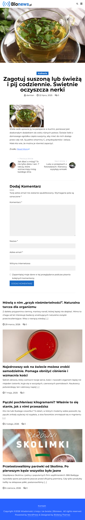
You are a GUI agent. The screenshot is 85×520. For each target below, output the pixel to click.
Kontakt (42, 506)
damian (30, 95)
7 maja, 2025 (11, 393)
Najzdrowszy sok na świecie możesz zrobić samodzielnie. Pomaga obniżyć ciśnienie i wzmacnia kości (36, 371)
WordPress (32, 515)
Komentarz (16, 202)
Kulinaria (42, 73)
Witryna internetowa (20, 263)
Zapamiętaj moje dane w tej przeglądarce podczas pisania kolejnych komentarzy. (41, 276)
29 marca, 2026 (13, 324)
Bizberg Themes (62, 515)
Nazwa (14, 241)
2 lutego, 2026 (12, 424)
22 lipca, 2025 (46, 95)
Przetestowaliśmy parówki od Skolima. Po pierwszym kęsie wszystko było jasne (36, 468)
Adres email (16, 252)
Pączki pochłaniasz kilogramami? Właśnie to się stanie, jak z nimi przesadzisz (40, 404)
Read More (22, 149)
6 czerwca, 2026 (13, 488)
